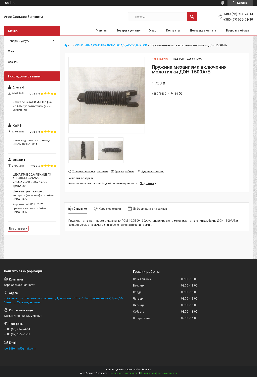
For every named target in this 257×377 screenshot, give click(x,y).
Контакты (173, 30)
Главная (101, 30)
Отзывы (13, 62)
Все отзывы (17, 228)
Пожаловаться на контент (124, 373)
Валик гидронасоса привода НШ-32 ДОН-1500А (31, 142)
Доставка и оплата (203, 30)
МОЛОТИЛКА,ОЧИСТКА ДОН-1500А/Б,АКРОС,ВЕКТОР (111, 45)
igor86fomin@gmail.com (20, 348)
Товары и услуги (128, 30)
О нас (152, 30)
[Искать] (192, 16)
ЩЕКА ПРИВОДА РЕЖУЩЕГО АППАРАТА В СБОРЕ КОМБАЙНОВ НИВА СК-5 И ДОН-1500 (32, 180)
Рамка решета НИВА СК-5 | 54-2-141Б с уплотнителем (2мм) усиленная (33, 106)
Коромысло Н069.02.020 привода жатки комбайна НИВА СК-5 (30, 208)
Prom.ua (146, 369)
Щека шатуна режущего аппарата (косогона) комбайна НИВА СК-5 (33, 195)
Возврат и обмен (237, 30)
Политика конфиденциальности (158, 373)
